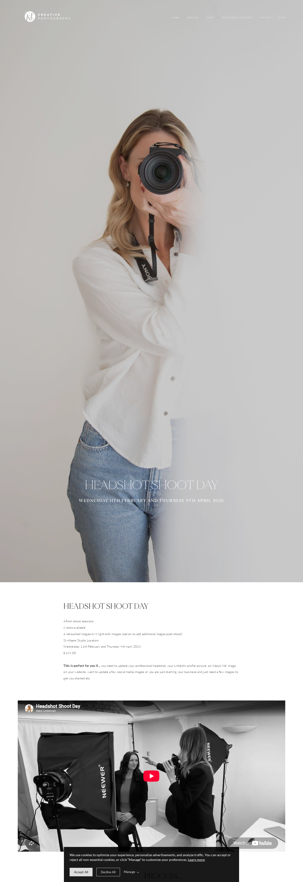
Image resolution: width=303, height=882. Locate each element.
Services (193, 17)
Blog (281, 17)
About (210, 17)
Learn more (196, 860)
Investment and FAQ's (237, 17)
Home (176, 17)
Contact (265, 17)
